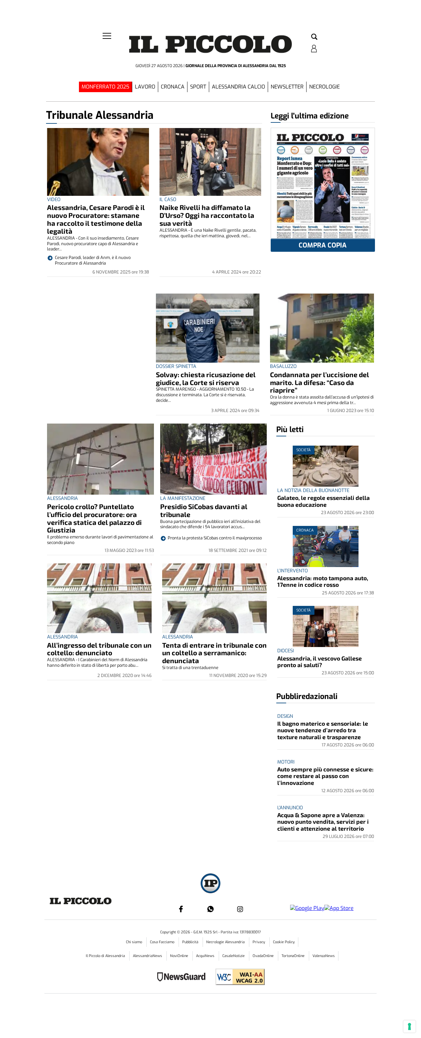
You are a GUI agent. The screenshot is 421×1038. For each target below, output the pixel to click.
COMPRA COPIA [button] (323, 245)
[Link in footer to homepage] (210, 884)
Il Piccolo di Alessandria (106, 955)
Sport (198, 86)
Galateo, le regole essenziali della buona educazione (323, 501)
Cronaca (173, 86)
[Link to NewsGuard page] (183, 977)
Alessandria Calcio (238, 86)
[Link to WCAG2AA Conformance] (237, 978)
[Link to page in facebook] (180, 909)
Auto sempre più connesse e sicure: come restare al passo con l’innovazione (325, 776)
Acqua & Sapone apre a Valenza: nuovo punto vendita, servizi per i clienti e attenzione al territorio (323, 821)
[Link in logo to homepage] (210, 46)
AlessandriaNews (148, 955)
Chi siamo (134, 942)
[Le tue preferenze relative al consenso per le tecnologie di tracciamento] (409, 1026)
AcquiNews (205, 955)
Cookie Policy (284, 942)
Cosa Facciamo (162, 942)
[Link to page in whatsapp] (210, 909)
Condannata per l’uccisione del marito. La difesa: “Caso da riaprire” (319, 382)
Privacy (259, 942)
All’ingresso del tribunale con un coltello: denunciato (99, 649)
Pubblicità (190, 942)
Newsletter (287, 86)
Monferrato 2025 (105, 86)
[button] (314, 37)
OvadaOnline (264, 955)
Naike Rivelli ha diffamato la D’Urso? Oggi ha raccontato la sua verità (207, 215)
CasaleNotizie (234, 955)
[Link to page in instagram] (240, 909)
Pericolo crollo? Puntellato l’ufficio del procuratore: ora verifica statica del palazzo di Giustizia (94, 518)
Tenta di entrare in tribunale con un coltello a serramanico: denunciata (214, 653)
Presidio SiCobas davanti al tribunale (203, 510)
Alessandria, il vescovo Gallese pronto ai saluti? (319, 661)
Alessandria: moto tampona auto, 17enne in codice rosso (322, 581)
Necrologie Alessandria (226, 942)
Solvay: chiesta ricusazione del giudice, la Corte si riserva (206, 378)
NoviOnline (179, 955)
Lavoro (145, 86)
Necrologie (324, 86)
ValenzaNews (323, 955)
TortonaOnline (294, 955)
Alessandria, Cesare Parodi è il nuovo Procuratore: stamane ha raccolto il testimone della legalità (96, 219)
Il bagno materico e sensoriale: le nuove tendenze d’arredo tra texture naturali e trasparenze (322, 730)
